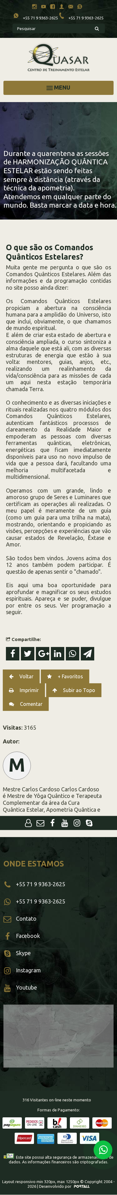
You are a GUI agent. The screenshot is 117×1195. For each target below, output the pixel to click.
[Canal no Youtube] (45, 7)
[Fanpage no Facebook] (54, 7)
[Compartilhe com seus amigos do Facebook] (13, 654)
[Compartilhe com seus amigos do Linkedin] (58, 654)
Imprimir (28, 690)
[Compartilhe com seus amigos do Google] (43, 654)
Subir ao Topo (78, 690)
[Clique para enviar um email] (72, 7)
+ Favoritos (69, 676)
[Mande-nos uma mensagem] (40, 823)
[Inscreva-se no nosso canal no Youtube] (64, 823)
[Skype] (89, 823)
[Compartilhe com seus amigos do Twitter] (28, 654)
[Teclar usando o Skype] (81, 7)
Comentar (30, 704)
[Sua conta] (28, 823)
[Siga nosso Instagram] (76, 823)
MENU (61, 87)
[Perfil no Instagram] (36, 7)
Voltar (25, 676)
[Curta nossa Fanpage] (52, 823)
